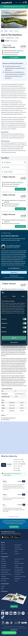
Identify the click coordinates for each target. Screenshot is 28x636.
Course (11, 31)
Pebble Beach (17, 578)
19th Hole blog (4, 553)
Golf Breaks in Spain (19, 567)
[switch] (24, 323)
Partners (3, 586)
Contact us (17, 553)
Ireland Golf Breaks (5, 578)
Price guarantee (18, 544)
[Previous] (3, 19)
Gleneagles (3, 576)
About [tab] (22, 296)
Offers (6, 31)
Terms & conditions (19, 549)
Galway (16, 37)
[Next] (25, 19)
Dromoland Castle (13, 54)
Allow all (14, 337)
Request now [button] (14, 606)
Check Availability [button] (14, 57)
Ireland (2, 37)
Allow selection (14, 342)
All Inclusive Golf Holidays (20, 576)
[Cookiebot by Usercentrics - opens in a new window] (20, 292)
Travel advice (17, 547)
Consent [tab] (5, 296)
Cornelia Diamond (18, 569)
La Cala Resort (18, 574)
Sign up (20, 2)
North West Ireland (10, 37)
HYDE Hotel (20, 50)
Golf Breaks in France (19, 559)
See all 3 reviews (13, 40)
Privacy (16, 551)
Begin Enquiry (14, 272)
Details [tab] (14, 296)
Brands (2, 588)
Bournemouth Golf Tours (6, 574)
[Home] (6, 2)
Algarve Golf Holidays (19, 563)
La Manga (17, 565)
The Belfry (3, 559)
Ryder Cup (3, 561)
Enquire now (14, 526)
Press (2, 551)
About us (3, 544)
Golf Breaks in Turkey (19, 572)
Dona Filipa (3, 580)
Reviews (16, 31)
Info (2, 31)
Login (16, 2)
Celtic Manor (4, 563)
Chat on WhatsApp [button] (9, 632)
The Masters (3, 565)
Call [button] (15, 268)
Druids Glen (3, 567)
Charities (3, 549)
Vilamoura (17, 561)
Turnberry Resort (4, 572)
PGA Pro (16, 580)
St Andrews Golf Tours (6, 569)
